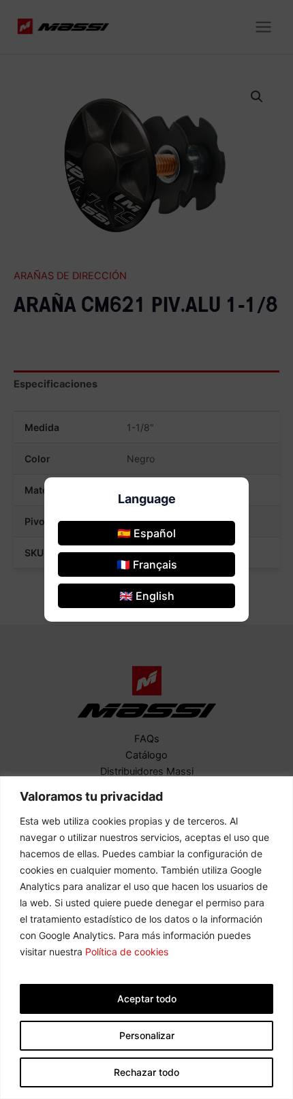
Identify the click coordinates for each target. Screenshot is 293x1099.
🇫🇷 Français (147, 564)
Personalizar (146, 1035)
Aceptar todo (146, 998)
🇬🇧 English (146, 596)
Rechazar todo (146, 1072)
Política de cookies (126, 951)
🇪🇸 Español (146, 533)
